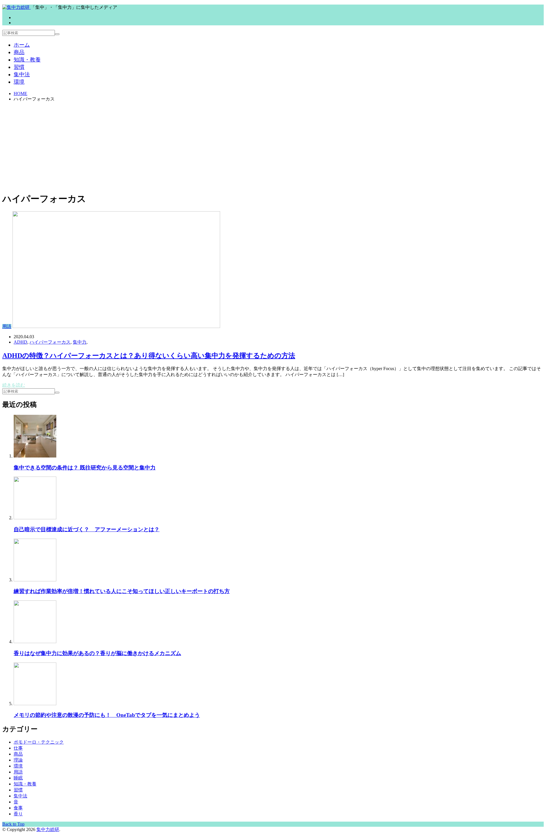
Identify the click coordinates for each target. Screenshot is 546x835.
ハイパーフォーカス (50, 342)
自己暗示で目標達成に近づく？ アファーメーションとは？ (87, 529)
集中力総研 (47, 829)
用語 (6, 326)
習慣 (19, 67)
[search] (57, 34)
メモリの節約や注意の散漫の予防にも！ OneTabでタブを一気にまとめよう (107, 715)
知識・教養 (27, 60)
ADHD (20, 342)
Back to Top (13, 824)
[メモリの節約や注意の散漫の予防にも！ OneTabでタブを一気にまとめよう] (35, 703)
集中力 (79, 342)
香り (18, 813)
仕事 (18, 748)
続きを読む (13, 385)
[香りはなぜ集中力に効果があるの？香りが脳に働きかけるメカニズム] (35, 641)
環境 (19, 82)
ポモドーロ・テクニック (39, 742)
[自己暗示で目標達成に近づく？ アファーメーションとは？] (35, 517)
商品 (19, 52)
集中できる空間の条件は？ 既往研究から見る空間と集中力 (85, 468)
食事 (18, 807)
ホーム (22, 45)
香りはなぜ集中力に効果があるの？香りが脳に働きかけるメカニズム (97, 653)
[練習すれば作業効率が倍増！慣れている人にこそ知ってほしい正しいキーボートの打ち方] (35, 579)
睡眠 (18, 777)
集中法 (22, 74)
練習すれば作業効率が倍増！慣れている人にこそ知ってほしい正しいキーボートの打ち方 (122, 591)
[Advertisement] (273, 146)
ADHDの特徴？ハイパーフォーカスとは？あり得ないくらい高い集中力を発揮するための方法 (148, 355)
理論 (18, 760)
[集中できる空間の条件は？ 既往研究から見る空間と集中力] (35, 456)
